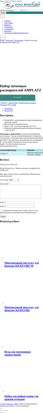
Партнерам (8, 27)
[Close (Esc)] (1, 410)
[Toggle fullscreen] (5, 410)
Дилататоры (18, 40)
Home (2, 40)
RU (39, 2)
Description (8, 109)
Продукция (8, 23)
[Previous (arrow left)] (1, 412)
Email (2, 206)
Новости (7, 25)
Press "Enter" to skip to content (11, 1)
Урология (9, 40)
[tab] (23, 109)
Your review (5, 184)
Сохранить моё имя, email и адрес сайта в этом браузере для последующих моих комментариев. (19, 212)
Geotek (13, 105)
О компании (9, 29)
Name (3, 202)
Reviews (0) (8, 111)
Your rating (4, 180)
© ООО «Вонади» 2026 (9, 404)
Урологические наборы (27, 103)
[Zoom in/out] (7, 410)
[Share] (3, 410)
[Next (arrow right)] (3, 412)
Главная (7, 21)
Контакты (8, 31)
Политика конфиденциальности (16, 33)
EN (33, 2)
